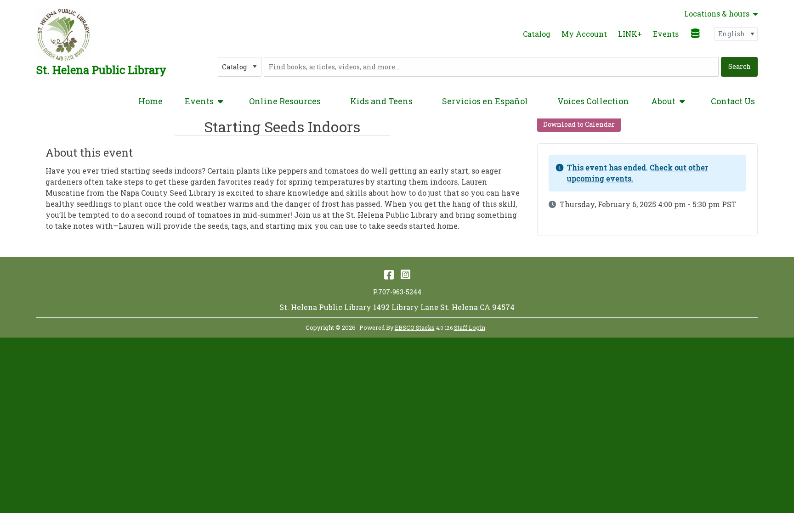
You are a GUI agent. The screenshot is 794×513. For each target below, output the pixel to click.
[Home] (63, 35)
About (663, 101)
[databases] (696, 33)
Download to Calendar (579, 124)
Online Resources (285, 101)
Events (666, 34)
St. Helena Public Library (101, 69)
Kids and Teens (381, 101)
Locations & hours (716, 13)
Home (150, 101)
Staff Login (469, 327)
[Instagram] (405, 274)
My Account (584, 34)
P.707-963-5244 (397, 292)
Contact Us (733, 101)
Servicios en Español (485, 101)
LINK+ (630, 34)
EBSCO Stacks (415, 327)
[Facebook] (389, 274)
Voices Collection (593, 101)
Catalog (536, 34)
